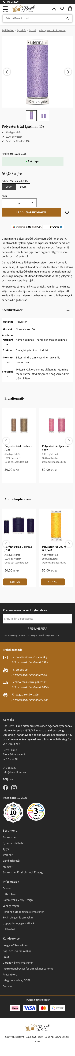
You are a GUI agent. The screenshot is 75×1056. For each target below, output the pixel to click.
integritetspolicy (52, 635)
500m (23, 187)
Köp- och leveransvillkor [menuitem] (17, 951)
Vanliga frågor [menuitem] (11, 906)
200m (9, 187)
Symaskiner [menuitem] (10, 837)
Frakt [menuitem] (6, 957)
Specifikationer (12, 310)
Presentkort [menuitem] (10, 974)
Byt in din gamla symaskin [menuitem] (18, 917)
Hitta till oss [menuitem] (9, 894)
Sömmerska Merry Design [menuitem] (18, 900)
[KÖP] (31, 212)
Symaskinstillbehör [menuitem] (14, 843)
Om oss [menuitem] (7, 888)
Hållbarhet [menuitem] (9, 929)
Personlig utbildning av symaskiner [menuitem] (23, 912)
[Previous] (6, 71)
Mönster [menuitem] (8, 867)
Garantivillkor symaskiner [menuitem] (18, 963)
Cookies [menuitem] (7, 986)
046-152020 (12, 2)
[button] (5, 8)
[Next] (68, 71)
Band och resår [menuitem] (11, 861)
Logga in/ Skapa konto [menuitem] (16, 945)
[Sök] (67, 18)
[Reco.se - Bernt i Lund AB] (36, 812)
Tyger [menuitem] (6, 849)
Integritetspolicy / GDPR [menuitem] (17, 980)
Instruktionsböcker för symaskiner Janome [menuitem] (28, 969)
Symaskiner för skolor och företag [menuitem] (23, 872)
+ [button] (32, 202)
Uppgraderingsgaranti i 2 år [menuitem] (19, 923)
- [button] (6, 202)
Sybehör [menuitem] (8, 855)
